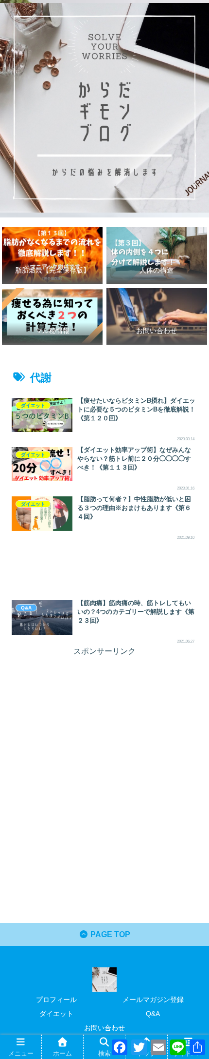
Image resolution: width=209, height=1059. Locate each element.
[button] (187, 877)
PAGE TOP (109, 934)
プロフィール (56, 999)
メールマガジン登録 (153, 999)
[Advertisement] (104, 567)
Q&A (153, 1014)
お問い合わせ (104, 1028)
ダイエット (56, 1014)
